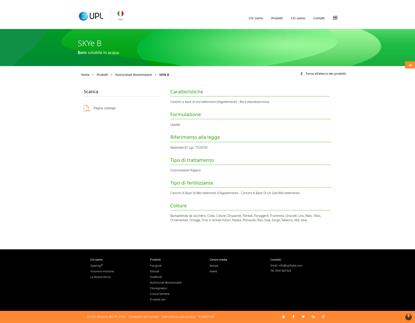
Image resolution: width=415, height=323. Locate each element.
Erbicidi (154, 271)
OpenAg (96, 266)
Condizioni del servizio (144, 317)
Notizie (214, 266)
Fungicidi (156, 266)
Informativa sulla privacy (179, 317)
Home (85, 75)
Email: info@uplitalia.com (286, 265)
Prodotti (277, 18)
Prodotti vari (158, 299)
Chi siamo (256, 18)
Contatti (319, 18)
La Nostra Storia (100, 277)
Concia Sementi (160, 294)
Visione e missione (102, 271)
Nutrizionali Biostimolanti (133, 75)
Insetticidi (156, 277)
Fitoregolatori (158, 288)
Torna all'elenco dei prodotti (326, 73)
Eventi (213, 271)
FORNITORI (206, 317)
